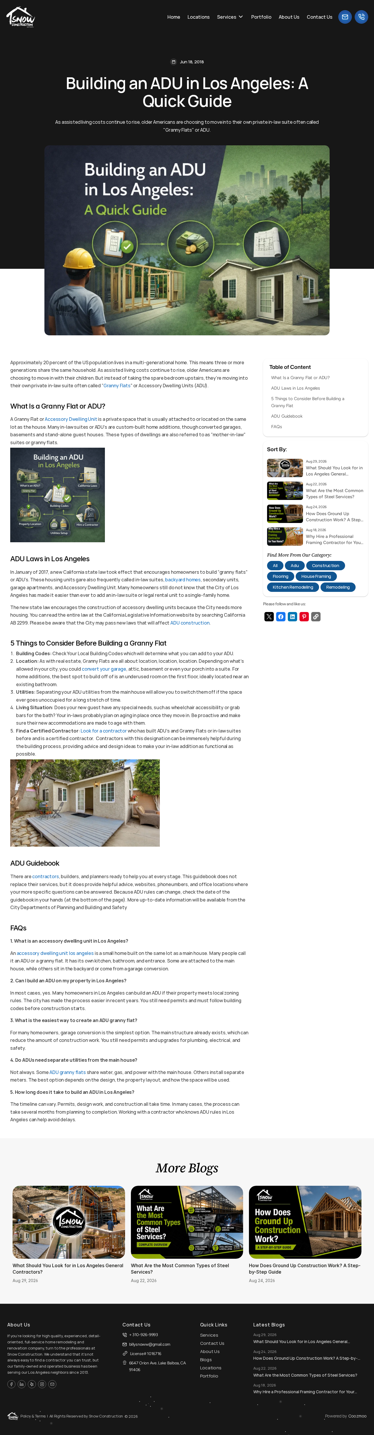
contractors (45, 876)
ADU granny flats (67, 1072)
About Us (210, 1351)
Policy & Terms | (34, 1416)
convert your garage (104, 669)
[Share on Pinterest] (304, 616)
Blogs (206, 1359)
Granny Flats (117, 385)
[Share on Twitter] (269, 616)
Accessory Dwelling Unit (71, 419)
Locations (211, 1368)
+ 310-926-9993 (143, 1334)
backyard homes (183, 579)
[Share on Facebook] (280, 616)
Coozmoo (357, 1416)
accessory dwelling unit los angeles (55, 953)
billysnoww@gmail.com (149, 1344)
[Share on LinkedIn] (292, 616)
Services (209, 1335)
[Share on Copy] (316, 616)
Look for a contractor (104, 731)
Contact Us (212, 1343)
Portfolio (209, 1376)
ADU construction (189, 623)
